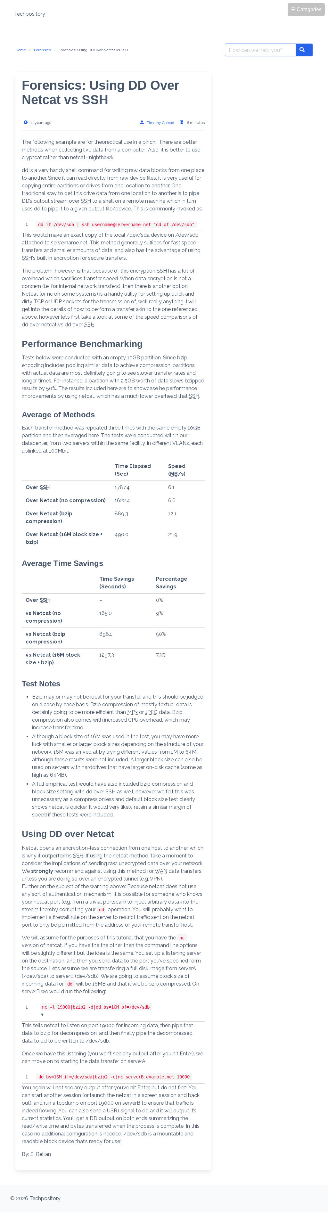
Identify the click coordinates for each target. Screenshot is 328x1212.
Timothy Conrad (160, 122)
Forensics (42, 50)
